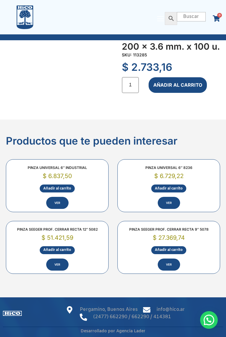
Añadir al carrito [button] (57, 188)
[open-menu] (160, 19)
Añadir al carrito (177, 85)
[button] (209, 320)
